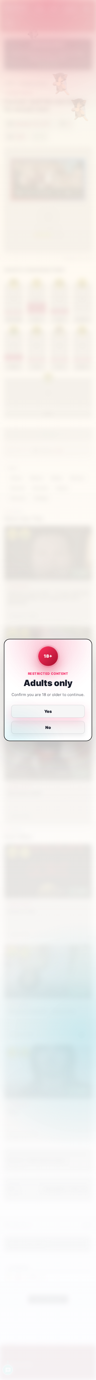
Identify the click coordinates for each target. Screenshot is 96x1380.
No (48, 727)
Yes (48, 711)
